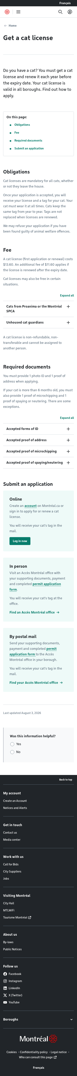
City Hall (8, 903)
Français (65, 3)
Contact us (10, 832)
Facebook (15, 974)
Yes (18, 744)
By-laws (8, 942)
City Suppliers (12, 871)
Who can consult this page (36, 1057)
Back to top (65, 779)
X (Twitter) (15, 995)
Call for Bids (11, 864)
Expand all (67, 295)
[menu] (18, 12)
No (18, 752)
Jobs (6, 878)
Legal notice (59, 1052)
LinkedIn (14, 988)
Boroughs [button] (10, 1019)
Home (13, 25)
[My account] (70, 12)
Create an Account (15, 800)
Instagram (15, 981)
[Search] (60, 12)
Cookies (12, 1052)
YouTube (14, 1002)
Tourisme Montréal (15, 917)
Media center (11, 839)
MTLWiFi (8, 910)
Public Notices (12, 949)
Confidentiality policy (34, 1052)
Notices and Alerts (15, 808)
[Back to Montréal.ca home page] (7, 12)
